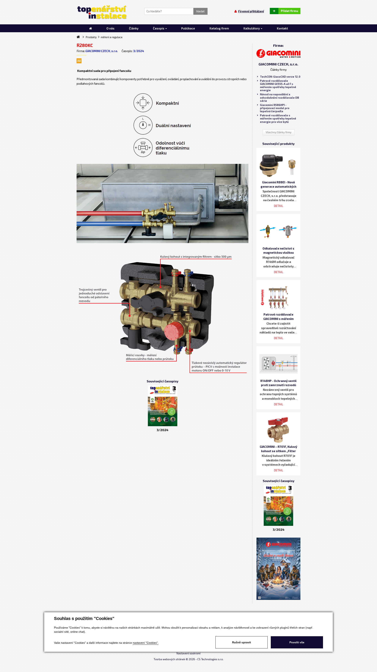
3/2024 (138, 51)
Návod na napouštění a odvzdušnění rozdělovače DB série (279, 97)
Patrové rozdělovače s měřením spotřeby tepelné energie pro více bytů (278, 118)
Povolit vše (296, 642)
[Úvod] (90, 28)
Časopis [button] (159, 28)
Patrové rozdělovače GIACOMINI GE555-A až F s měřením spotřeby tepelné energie (278, 85)
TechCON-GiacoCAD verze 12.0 (280, 76)
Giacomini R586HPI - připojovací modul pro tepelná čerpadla (274, 108)
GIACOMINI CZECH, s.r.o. (101, 51)
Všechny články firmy (278, 132)
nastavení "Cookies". (145, 642)
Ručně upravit (241, 642)
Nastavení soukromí (188, 653)
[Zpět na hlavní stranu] (102, 12)
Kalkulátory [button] (251, 28)
